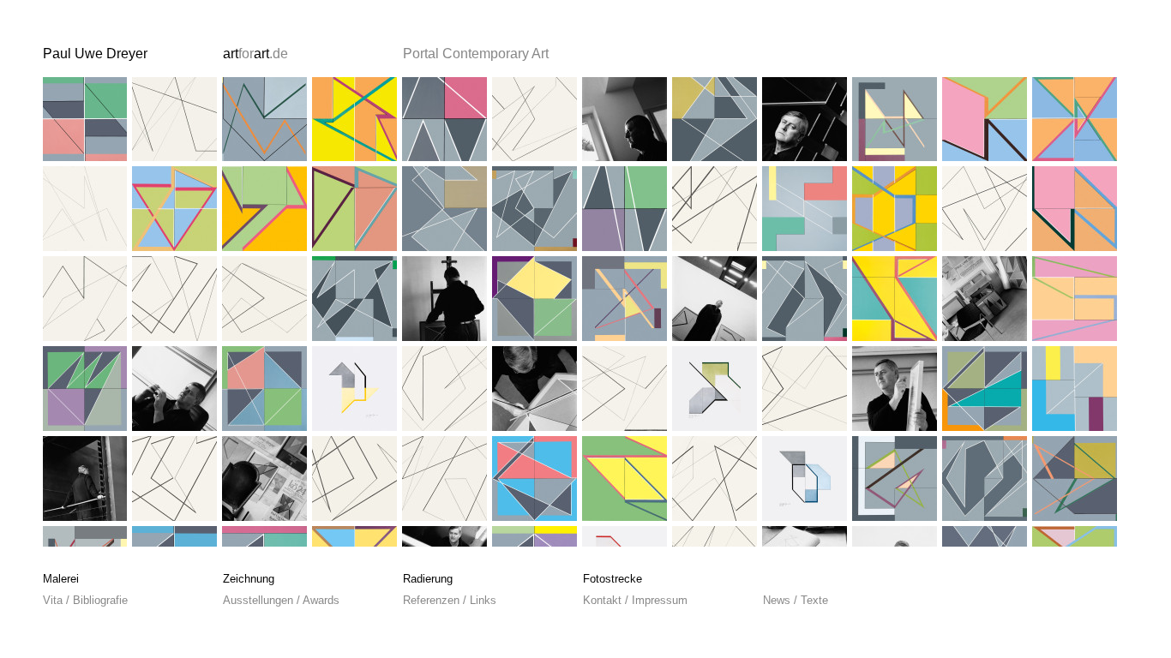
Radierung (428, 578)
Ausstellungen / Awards (281, 600)
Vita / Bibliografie (85, 600)
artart (255, 53)
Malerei (61, 578)
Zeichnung (248, 578)
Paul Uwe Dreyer (95, 53)
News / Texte (795, 600)
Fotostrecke (612, 578)
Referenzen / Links (449, 600)
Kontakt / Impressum (635, 600)
